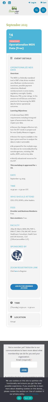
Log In (33, 2)
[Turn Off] (43, 389)
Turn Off (28, 398)
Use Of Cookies (31, 394)
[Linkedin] (9, 2)
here (16, 271)
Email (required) (24, 359)
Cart (44, 2)
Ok (19, 398)
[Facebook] (4, 2)
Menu (43, 10)
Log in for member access (24, 287)
